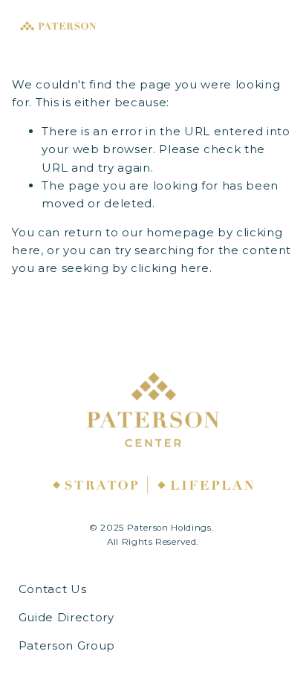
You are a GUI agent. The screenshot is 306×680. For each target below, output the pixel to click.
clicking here (170, 268)
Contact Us (53, 589)
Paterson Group (67, 645)
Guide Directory (66, 617)
